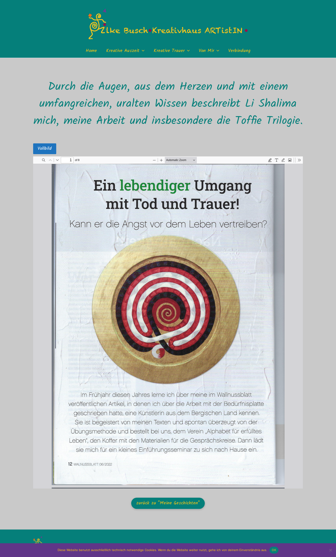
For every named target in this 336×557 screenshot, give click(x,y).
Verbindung (239, 51)
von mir (206, 51)
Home (91, 51)
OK (274, 550)
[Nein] (330, 550)
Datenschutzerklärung (283, 547)
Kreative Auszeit (122, 51)
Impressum (246, 547)
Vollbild (45, 148)
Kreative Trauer (169, 51)
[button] (141, 51)
